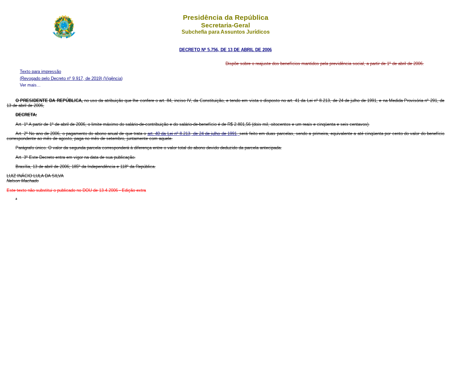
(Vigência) (112, 78)
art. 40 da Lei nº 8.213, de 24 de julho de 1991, (194, 133)
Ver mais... (30, 85)
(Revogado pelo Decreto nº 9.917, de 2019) (61, 78)
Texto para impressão (40, 71)
